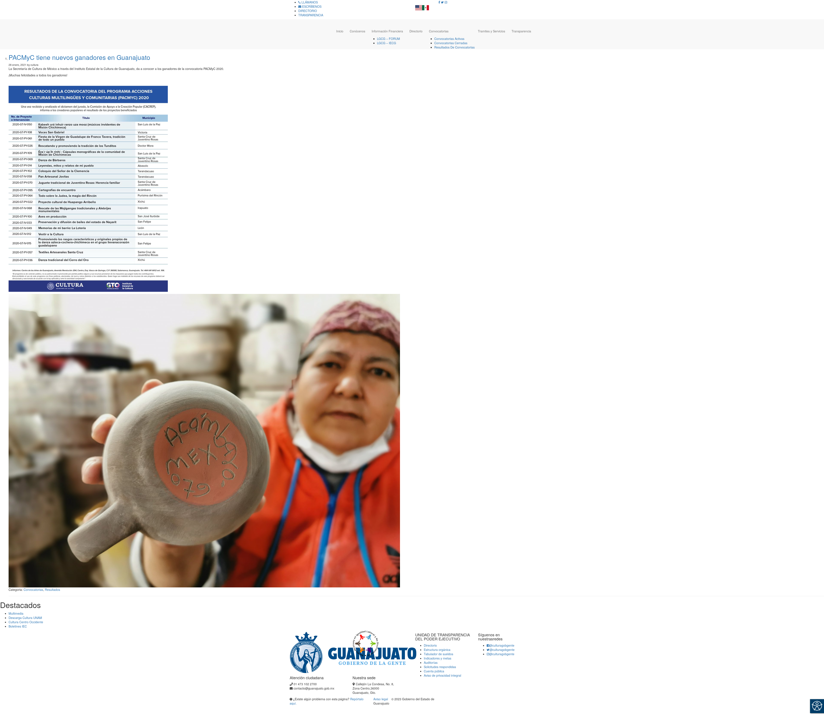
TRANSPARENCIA (310, 15)
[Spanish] (425, 6)
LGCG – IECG (386, 43)
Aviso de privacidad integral (442, 675)
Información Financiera (387, 31)
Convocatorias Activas (449, 38)
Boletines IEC (18, 626)
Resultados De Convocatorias (454, 47)
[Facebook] (439, 2)
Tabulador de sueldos (438, 654)
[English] (418, 6)
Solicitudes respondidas (440, 667)
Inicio (339, 31)
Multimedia (16, 613)
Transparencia (521, 31)
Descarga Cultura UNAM (25, 618)
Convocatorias (438, 31)
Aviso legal (381, 699)
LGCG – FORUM (388, 38)
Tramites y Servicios (491, 31)
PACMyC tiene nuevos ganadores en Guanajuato (79, 57)
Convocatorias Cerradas (450, 43)
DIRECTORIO (307, 11)
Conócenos (357, 31)
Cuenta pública (434, 671)
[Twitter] (442, 2)
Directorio (416, 31)
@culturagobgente (501, 645)
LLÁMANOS (309, 2)
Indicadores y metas (437, 658)
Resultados (52, 589)
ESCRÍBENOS (311, 6)
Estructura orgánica (437, 649)
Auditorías (431, 662)
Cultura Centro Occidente (26, 622)
